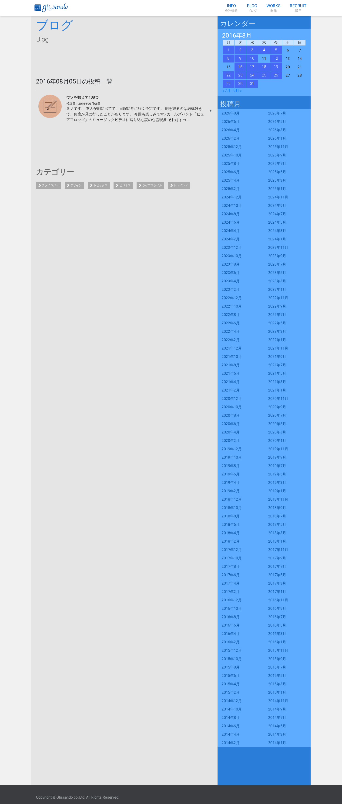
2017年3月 (277, 583)
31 (252, 83)
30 (240, 83)
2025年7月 (277, 163)
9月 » (237, 90)
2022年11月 (278, 298)
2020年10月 (232, 407)
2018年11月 (278, 499)
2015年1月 (277, 692)
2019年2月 (231, 491)
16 (240, 67)
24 (252, 75)
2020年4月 (231, 432)
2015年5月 (277, 675)
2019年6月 (231, 474)
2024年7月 (277, 214)
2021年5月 (277, 373)
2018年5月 (277, 524)
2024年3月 (277, 231)
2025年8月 (231, 163)
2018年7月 (277, 516)
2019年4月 (231, 482)
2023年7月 (277, 264)
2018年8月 (231, 516)
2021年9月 (277, 356)
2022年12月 (232, 298)
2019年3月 (277, 482)
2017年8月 (231, 566)
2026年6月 (231, 121)
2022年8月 (231, 314)
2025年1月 (277, 189)
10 (252, 58)
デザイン (76, 185)
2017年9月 (277, 558)
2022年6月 (231, 323)
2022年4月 (231, 331)
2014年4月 (231, 734)
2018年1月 (277, 541)
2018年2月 (231, 541)
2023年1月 (277, 289)
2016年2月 (231, 642)
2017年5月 (277, 575)
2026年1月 (277, 138)
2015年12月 (232, 650)
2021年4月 (231, 382)
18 (264, 67)
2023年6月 (231, 272)
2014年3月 (277, 734)
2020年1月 (277, 440)
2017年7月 (277, 566)
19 (276, 67)
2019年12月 (232, 449)
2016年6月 (231, 625)
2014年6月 (231, 726)
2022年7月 (277, 314)
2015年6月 (231, 675)
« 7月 (226, 90)
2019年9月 (277, 457)
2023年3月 (277, 281)
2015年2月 (231, 692)
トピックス (100, 185)
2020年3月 (277, 432)
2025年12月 (232, 147)
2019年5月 (277, 474)
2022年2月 (231, 340)
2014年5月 (277, 726)
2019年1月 (277, 491)
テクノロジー (50, 185)
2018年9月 (277, 508)
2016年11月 (278, 600)
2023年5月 (277, 272)
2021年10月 (232, 356)
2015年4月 (231, 684)
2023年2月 (231, 289)
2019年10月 (232, 457)
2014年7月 (277, 717)
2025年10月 (232, 155)
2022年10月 (232, 306)
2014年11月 (278, 701)
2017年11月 (278, 550)
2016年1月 (277, 642)
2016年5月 (277, 625)
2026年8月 (231, 113)
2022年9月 (277, 306)
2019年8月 (231, 466)
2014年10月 (232, 709)
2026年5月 (277, 121)
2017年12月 (232, 550)
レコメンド (181, 185)
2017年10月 (232, 558)
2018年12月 (232, 499)
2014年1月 (277, 743)
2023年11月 (278, 247)
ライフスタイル (152, 185)
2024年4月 (231, 231)
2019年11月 (278, 449)
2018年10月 (232, 508)
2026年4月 (231, 130)
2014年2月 (231, 743)
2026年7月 (277, 113)
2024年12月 (232, 197)
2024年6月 (231, 222)
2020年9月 (277, 407)
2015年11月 (278, 650)
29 (228, 83)
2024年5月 (277, 222)
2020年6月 (231, 424)
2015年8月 (231, 667)
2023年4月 (231, 281)
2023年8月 (231, 264)
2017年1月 (277, 591)
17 (252, 67)
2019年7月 (277, 466)
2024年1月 (277, 239)
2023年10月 (232, 256)
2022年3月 (277, 331)
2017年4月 (231, 583)
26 (276, 75)
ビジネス (125, 185)
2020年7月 (277, 415)
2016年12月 (232, 600)
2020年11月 (278, 398)
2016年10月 (232, 608)
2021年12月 (232, 348)
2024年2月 (231, 239)
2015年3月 (277, 684)
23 (240, 75)
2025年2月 (231, 189)
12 (276, 58)
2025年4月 (231, 180)
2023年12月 (232, 247)
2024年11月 (278, 197)
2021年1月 (277, 390)
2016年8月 (231, 617)
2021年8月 (231, 365)
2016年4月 (231, 633)
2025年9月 (277, 155)
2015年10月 (232, 659)
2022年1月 (277, 340)
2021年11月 (278, 348)
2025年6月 (231, 172)
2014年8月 (231, 717)
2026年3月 (277, 130)
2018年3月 (277, 533)
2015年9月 (277, 659)
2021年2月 (231, 390)
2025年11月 (278, 147)
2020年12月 (232, 398)
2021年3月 (277, 382)
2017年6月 (231, 575)
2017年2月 (231, 591)
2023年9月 (277, 256)
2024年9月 (277, 205)
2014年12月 (232, 701)
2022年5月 (277, 323)
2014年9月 (277, 709)
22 (228, 75)
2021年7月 (277, 365)
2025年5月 (277, 172)
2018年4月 (231, 533)
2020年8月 (231, 415)
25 (264, 75)
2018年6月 (231, 524)
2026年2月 (231, 138)
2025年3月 (277, 180)
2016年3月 (277, 633)
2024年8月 (231, 214)
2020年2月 (231, 440)
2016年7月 (277, 617)
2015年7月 (277, 667)
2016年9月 (277, 608)
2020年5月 (277, 424)
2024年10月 (232, 205)
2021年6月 (231, 373)
